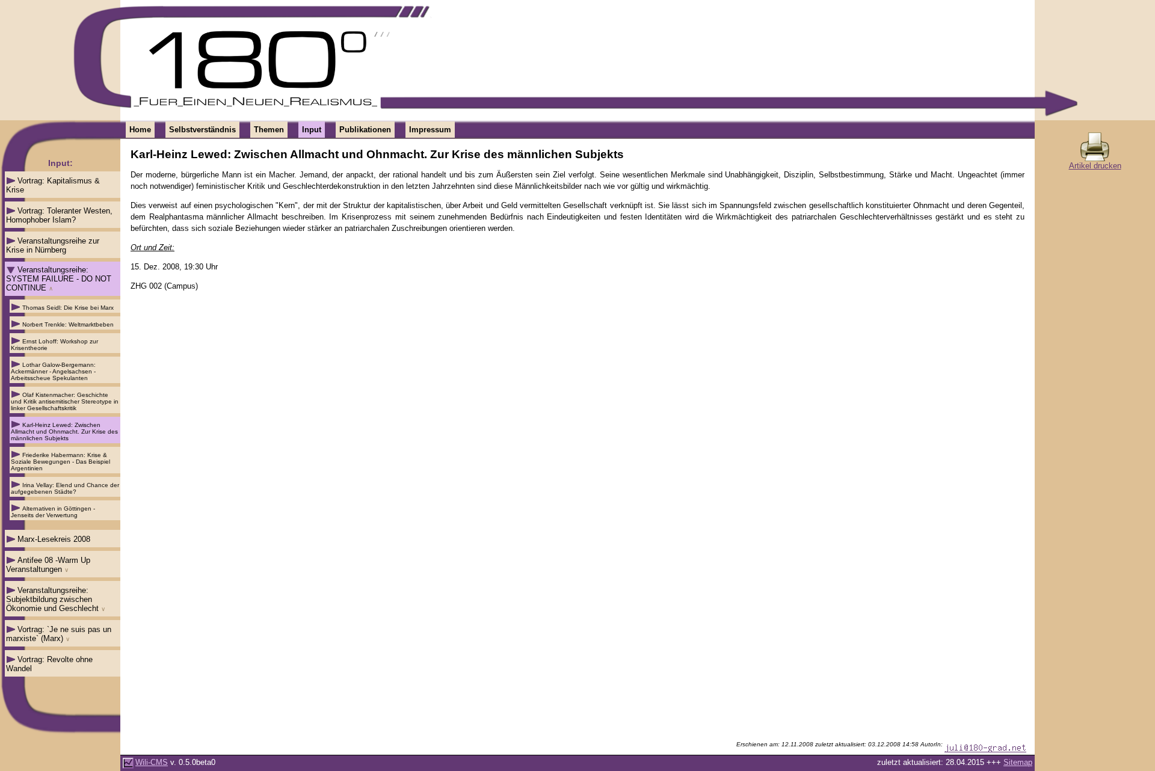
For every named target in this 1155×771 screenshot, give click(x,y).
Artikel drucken (1095, 165)
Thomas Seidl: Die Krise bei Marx (68, 307)
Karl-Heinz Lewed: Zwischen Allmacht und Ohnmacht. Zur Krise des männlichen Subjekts (64, 431)
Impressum (430, 129)
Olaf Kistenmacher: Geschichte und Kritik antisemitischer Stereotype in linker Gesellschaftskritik (65, 401)
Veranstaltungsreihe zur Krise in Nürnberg (52, 245)
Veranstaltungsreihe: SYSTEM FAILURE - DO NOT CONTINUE (58, 278)
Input (311, 129)
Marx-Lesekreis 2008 (53, 539)
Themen (269, 129)
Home (140, 129)
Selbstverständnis (202, 129)
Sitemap (1017, 762)
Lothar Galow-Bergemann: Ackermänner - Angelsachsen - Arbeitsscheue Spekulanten (53, 371)
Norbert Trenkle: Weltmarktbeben (68, 324)
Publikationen (365, 129)
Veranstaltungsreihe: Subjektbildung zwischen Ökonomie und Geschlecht (52, 599)
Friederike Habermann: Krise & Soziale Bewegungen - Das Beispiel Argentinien (60, 462)
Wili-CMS (151, 762)
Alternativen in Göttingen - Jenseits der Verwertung (53, 511)
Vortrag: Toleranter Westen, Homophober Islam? (59, 215)
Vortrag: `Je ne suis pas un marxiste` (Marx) (58, 634)
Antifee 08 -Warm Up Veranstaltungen (48, 565)
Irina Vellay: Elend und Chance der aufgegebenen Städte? (65, 488)
